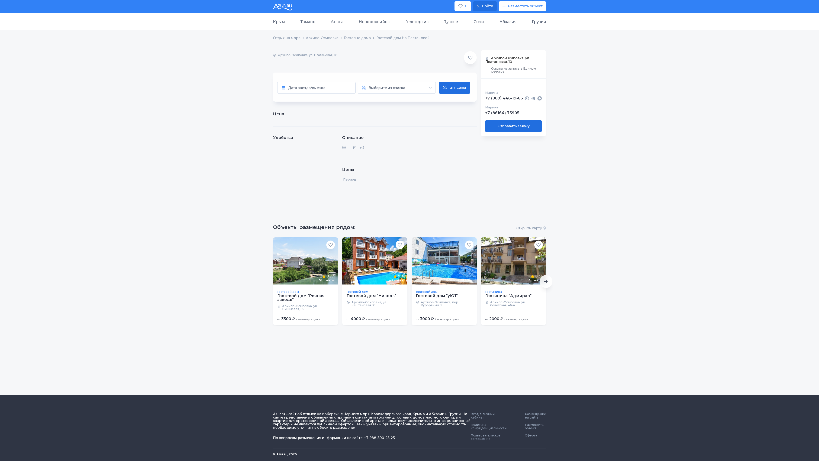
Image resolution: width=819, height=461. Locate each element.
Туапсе (451, 21)
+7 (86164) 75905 (502, 113)
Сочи (478, 21)
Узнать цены (454, 88)
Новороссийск (374, 21)
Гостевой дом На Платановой (403, 38)
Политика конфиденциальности (489, 426)
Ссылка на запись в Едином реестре (513, 70)
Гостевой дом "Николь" (371, 296)
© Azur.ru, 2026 (285, 454)
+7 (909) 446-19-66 (504, 98)
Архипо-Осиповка (322, 38)
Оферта (531, 435)
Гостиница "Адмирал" (508, 296)
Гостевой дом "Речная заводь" (301, 298)
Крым (279, 21)
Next (546, 281)
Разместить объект (534, 426)
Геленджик (417, 21)
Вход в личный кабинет (483, 415)
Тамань (307, 21)
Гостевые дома (357, 38)
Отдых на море (287, 38)
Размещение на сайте (535, 415)
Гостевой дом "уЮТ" (437, 296)
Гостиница (493, 291)
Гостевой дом (288, 291)
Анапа (337, 21)
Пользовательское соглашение (486, 437)
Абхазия (508, 21)
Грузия (539, 21)
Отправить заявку (514, 126)
